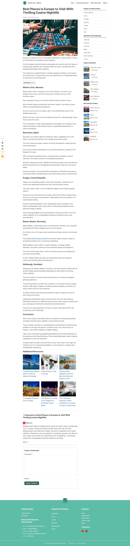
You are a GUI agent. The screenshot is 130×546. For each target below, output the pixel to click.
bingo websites (33, 67)
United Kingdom (88, 12)
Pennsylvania (55, 526)
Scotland (49, 268)
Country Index (25, 513)
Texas (53, 516)
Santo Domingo (88, 56)
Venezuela (87, 39)
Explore (105, 3)
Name (26, 479)
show (32, 82)
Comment (28, 454)
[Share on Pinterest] (2, 149)
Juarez (86, 59)
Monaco (50, 117)
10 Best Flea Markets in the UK (37, 533)
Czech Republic (55, 182)
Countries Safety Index (82, 3)
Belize (85, 49)
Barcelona (26, 137)
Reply (25, 442)
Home (72, 3)
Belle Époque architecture (41, 238)
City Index (24, 515)
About (83, 523)
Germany (63, 226)
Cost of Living (86, 520)
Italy (85, 32)
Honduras (86, 43)
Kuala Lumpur (33, 531)
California (54, 513)
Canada (86, 25)
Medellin (31, 536)
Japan (85, 28)
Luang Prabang (32, 528)
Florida (53, 519)
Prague (25, 182)
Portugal (86, 19)
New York (54, 523)
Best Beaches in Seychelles (36, 526)
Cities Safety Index (96, 3)
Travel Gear (85, 518)
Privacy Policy (72, 543)
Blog (83, 513)
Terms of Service (82, 543)
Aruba (85, 16)
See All (53, 529)
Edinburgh (26, 268)
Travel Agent (86, 515)
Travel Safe (34, 3)
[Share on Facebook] (2, 146)
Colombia (86, 46)
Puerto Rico (87, 52)
